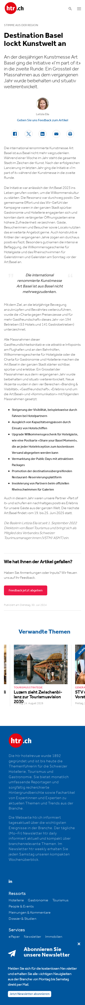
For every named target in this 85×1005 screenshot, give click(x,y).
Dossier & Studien (22, 919)
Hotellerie (16, 900)
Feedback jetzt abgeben (25, 590)
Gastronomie (38, 900)
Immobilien (53, 937)
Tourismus (60, 900)
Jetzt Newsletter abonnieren (29, 994)
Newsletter (32, 937)
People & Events (21, 906)
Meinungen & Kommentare (30, 912)
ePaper (14, 937)
